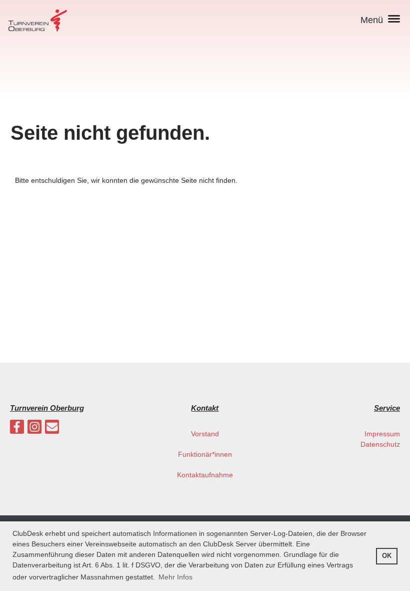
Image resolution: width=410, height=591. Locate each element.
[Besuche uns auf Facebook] (17, 429)
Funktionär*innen (205, 454)
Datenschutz (380, 444)
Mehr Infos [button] (175, 577)
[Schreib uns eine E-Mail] (52, 429)
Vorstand (205, 434)
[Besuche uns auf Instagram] (35, 429)
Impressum (382, 434)
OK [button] (387, 555)
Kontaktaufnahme (205, 475)
